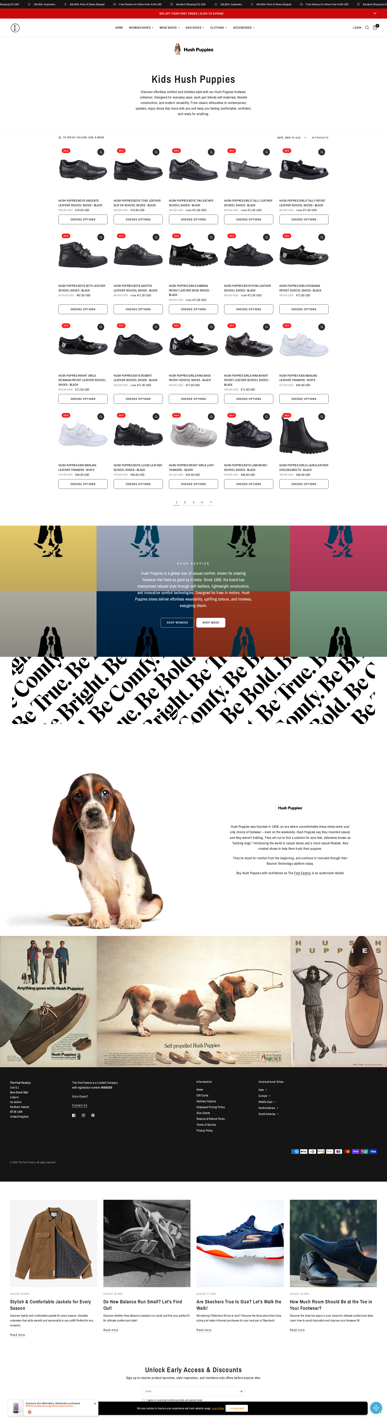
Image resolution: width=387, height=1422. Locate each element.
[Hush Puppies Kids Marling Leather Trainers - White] (304, 344)
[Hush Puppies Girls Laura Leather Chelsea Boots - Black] (304, 434)
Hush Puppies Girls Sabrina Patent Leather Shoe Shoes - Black (189, 290)
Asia (261, 1090)
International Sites (271, 1081)
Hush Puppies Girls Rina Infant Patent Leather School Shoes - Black (246, 380)
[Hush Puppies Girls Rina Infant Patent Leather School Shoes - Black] (248, 344)
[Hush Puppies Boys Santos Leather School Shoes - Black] (138, 255)
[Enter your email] (241, 1391)
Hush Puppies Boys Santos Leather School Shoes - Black (136, 288)
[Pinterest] (95, 1115)
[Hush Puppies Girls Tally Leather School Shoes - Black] (248, 169)
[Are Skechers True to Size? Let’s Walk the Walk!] (240, 1243)
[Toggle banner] (375, 13)
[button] (177, 623)
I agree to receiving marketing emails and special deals (174, 1400)
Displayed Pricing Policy (211, 1107)
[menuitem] (119, 27)
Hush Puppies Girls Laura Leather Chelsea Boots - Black (303, 467)
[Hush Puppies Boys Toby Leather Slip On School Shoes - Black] (138, 169)
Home (119, 27)
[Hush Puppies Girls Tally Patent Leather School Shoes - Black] (304, 169)
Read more (17, 1334)
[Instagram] (86, 1115)
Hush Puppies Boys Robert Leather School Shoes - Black (136, 377)
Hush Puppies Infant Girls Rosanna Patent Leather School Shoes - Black (82, 380)
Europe (263, 1096)
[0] (374, 28)
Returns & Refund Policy (211, 1119)
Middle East (265, 1102)
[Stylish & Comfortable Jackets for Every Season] (53, 1243)
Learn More (218, 1408)
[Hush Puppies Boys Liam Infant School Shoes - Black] (248, 434)
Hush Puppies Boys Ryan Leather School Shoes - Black (247, 288)
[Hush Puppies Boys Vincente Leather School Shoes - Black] (83, 169)
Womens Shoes (140, 27)
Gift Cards (202, 1095)
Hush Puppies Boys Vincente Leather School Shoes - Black (80, 202)
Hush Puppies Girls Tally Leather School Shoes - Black (248, 202)
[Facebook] (76, 1115)
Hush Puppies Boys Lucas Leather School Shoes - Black (138, 467)
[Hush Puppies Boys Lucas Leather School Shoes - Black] (138, 434)
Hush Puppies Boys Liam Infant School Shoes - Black (245, 467)
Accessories (242, 27)
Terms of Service (206, 1124)
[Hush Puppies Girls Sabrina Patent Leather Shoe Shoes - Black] (193, 255)
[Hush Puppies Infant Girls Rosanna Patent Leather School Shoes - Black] (83, 344)
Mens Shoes (168, 27)
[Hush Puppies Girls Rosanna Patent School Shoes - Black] (304, 255)
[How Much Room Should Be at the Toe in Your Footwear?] (333, 1243)
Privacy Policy (205, 1130)
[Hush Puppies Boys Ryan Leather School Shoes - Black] (248, 255)
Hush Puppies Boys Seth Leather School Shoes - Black (81, 288)
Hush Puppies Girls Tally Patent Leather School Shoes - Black (302, 202)
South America (267, 1114)
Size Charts (203, 1113)
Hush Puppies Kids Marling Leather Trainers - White (298, 377)
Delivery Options (206, 1101)
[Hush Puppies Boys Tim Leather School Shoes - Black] (193, 169)
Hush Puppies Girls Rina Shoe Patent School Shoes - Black (190, 377)
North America (267, 1108)
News (200, 1089)
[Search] (367, 28)
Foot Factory (302, 873)
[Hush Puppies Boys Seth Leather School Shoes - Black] (83, 255)
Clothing (217, 27)
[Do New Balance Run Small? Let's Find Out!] (147, 1243)
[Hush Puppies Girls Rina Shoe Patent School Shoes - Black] (193, 344)
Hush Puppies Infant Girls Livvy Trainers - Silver (191, 467)
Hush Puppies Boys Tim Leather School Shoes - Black (191, 202)
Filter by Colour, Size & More (83, 137)
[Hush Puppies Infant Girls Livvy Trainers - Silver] (193, 434)
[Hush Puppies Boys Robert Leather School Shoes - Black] (138, 344)
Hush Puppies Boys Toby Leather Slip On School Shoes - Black (137, 202)
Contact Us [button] (79, 1105)
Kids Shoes (193, 27)
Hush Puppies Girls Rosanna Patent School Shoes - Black (300, 288)
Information (204, 1081)
